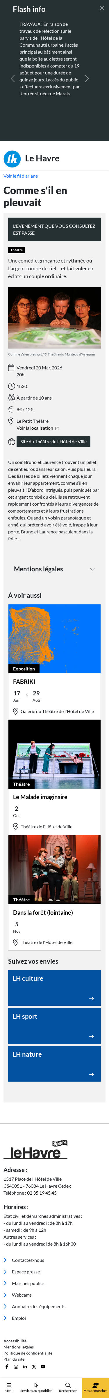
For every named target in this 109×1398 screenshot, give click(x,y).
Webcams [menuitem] (21, 1260)
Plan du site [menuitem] (13, 1324)
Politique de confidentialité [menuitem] (27, 1318)
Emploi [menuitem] (18, 1283)
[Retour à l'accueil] (54, 1114)
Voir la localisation (35, 393)
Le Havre (41, 123)
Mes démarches (95, 1390)
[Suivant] (87, 61)
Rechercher (68, 1390)
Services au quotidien (36, 1390)
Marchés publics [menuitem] (27, 1248)
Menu (9, 1390)
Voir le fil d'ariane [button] (20, 141)
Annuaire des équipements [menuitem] (38, 1271)
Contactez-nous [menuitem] (27, 1225)
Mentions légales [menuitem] (18, 1312)
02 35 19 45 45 (42, 1158)
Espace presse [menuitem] (25, 1237)
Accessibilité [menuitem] (14, 1306)
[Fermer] (102, 8)
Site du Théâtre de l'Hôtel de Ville (53, 406)
